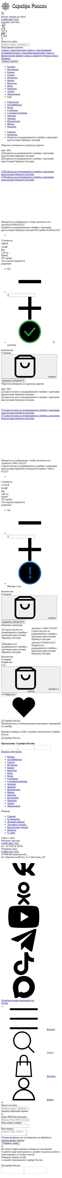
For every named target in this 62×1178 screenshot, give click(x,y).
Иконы (10, 124)
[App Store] (26, 748)
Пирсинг (5, 58)
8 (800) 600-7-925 (10, 19)
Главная (11, 132)
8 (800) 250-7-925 (10, 851)
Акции (10, 803)
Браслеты (12, 770)
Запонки (11, 115)
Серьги (11, 762)
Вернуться (10, 694)
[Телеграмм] (23, 950)
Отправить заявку (10, 1143)
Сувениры (12, 110)
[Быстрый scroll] (2, 1006)
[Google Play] (9, 748)
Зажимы (11, 118)
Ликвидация (13, 806)
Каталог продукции (11, 751)
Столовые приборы (17, 113)
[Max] (23, 997)
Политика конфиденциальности (17, 1000)
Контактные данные (17, 827)
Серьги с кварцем (32, 55)
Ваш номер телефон (11, 1122)
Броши (10, 767)
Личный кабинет (16, 821)
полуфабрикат (14, 104)
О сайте (11, 832)
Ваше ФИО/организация (13, 1116)
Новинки (12, 800)
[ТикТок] (23, 974)
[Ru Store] (43, 748)
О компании (13, 819)
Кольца (11, 756)
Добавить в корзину (43, 690)
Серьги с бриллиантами (13, 50)
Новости (11, 830)
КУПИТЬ (52, 377)
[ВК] (23, 880)
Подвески (12, 134)
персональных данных (12, 1140)
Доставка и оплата (16, 824)
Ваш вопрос (7, 1128)
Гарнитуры (13, 102)
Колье (10, 107)
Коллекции (13, 797)
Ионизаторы (13, 121)
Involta (4, 1003)
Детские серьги (50, 55)
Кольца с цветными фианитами (28, 53)
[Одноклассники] (23, 904)
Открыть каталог (10, 61)
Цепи (10, 773)
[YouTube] (23, 927)
